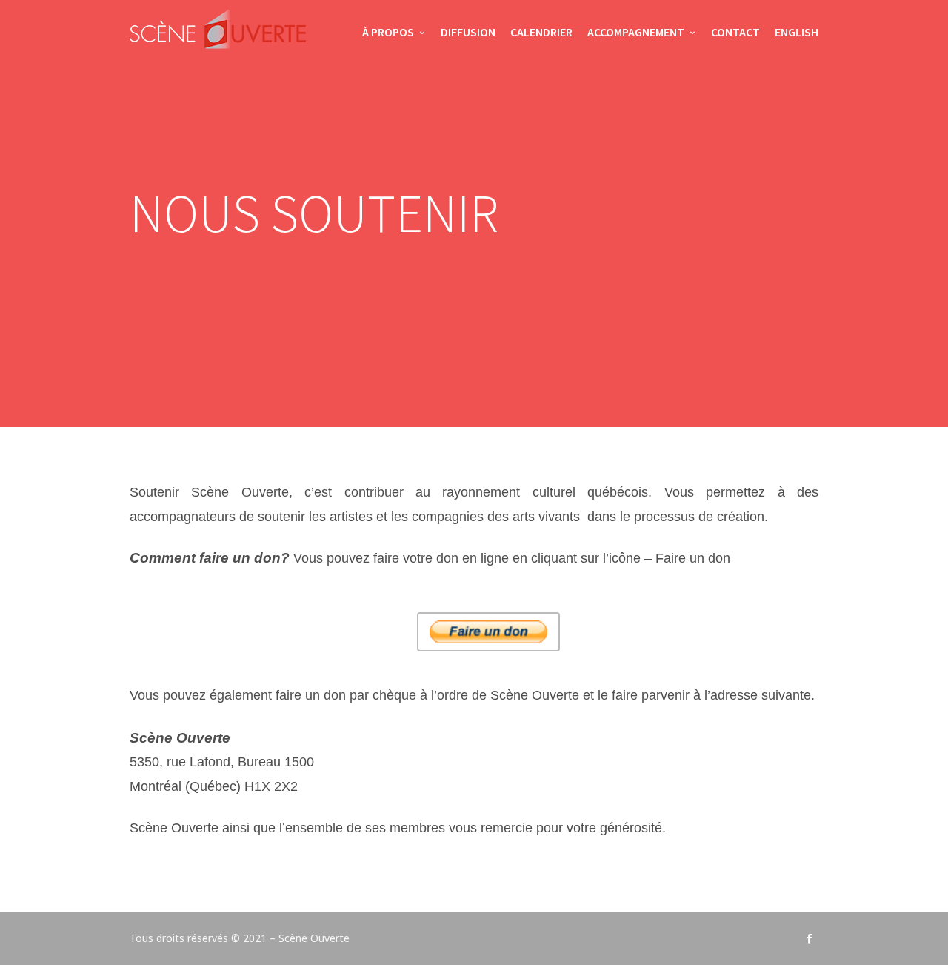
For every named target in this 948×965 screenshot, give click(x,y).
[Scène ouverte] (218, 33)
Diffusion (468, 31)
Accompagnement (635, 31)
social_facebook (809, 938)
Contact (735, 31)
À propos (388, 31)
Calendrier (541, 31)
